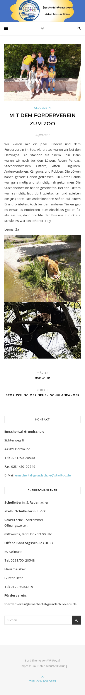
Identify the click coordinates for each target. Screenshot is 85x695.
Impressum (28, 666)
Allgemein (42, 108)
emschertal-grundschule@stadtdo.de (43, 475)
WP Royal (53, 660)
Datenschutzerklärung (52, 666)
